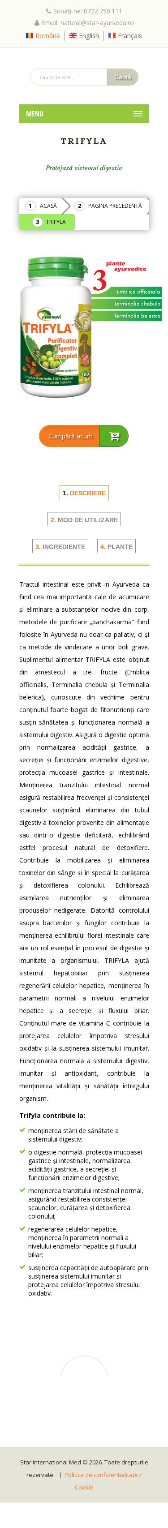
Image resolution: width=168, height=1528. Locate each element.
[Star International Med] (84, 58)
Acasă (48, 206)
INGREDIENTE (60, 546)
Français (130, 35)
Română (47, 35)
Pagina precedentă (115, 206)
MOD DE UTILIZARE (84, 520)
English (89, 35)
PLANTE (116, 546)
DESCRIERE (84, 493)
